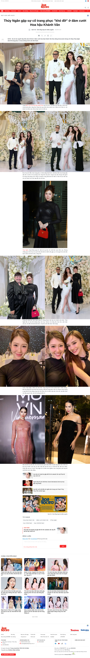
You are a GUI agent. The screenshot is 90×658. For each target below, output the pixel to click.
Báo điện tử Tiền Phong (45, 6)
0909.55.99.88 (24, 641)
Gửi (63, 546)
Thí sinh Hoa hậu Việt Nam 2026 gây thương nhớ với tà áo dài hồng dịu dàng (34, 592)
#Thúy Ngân (53, 520)
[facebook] (86, 1)
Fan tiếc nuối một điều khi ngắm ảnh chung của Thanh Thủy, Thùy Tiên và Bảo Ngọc (48, 490)
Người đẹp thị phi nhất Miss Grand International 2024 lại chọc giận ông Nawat (48, 482)
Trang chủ (2, 11)
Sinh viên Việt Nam (59, 1)
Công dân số (23, 636)
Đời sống (7, 10)
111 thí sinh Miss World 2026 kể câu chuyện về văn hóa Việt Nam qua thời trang (58, 592)
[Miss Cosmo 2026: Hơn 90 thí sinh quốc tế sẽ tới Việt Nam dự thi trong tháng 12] (34, 602)
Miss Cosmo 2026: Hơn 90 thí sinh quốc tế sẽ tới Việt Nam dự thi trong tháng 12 (34, 611)
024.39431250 (6, 644)
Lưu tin (2, 47)
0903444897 (41, 641)
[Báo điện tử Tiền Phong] (74, 630)
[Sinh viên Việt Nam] (85, 630)
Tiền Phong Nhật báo (47, 1)
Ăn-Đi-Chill (54, 10)
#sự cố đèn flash (27, 523)
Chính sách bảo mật (80, 640)
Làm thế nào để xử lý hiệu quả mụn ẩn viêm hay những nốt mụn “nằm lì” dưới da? (11, 592)
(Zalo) (29, 641)
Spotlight (75, 10)
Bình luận (2, 50)
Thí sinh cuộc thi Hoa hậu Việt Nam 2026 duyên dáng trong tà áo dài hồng (57, 611)
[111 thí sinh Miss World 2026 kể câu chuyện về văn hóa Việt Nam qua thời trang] (58, 583)
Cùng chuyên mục (9, 556)
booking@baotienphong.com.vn (27, 643)
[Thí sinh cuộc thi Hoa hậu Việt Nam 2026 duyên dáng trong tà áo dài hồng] (58, 602)
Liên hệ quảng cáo (24, 640)
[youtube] (88, 1)
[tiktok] (62, 643)
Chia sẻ (2, 43)
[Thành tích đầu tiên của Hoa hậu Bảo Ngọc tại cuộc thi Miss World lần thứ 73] (11, 564)
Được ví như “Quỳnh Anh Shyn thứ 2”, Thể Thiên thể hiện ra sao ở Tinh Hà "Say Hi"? (34, 573)
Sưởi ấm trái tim (53, 634)
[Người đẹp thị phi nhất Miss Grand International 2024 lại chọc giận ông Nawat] (27, 483)
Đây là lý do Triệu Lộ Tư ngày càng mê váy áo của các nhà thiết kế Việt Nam (11, 611)
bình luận (51, 35)
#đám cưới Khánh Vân (42, 520)
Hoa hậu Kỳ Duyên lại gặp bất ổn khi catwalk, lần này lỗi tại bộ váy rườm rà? (49, 475)
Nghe (2, 39)
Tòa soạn (3, 640)
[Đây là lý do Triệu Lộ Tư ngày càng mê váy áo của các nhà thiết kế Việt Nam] (11, 602)
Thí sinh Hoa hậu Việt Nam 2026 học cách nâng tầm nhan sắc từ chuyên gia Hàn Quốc (57, 573)
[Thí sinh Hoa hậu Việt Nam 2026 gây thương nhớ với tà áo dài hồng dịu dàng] (34, 583)
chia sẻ (39, 35)
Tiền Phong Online (36, 1)
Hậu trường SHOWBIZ (45, 10)
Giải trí (19, 10)
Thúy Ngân (25, 250)
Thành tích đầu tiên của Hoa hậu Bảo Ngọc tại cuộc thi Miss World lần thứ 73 (11, 573)
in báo (48, 35)
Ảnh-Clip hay (62, 10)
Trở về (2, 54)
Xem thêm (88, 11)
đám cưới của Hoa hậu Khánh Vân (34, 105)
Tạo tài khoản (34, 538)
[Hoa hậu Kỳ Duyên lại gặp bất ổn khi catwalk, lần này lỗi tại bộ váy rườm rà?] (27, 476)
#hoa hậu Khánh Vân (28, 520)
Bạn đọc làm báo (9, 654)
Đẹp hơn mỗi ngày (34, 10)
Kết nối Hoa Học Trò (45, 636)
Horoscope (82, 10)
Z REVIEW (69, 10)
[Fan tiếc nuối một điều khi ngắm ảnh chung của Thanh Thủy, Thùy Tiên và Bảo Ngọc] (27, 491)
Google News (88, 15)
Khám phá (13, 10)
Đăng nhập (25, 538)
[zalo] (66, 643)
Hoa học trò (5, 629)
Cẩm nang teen (73, 634)
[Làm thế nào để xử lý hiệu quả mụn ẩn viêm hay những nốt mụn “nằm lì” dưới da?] (11, 583)
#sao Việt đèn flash (39, 523)
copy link (45, 35)
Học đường (25, 10)
